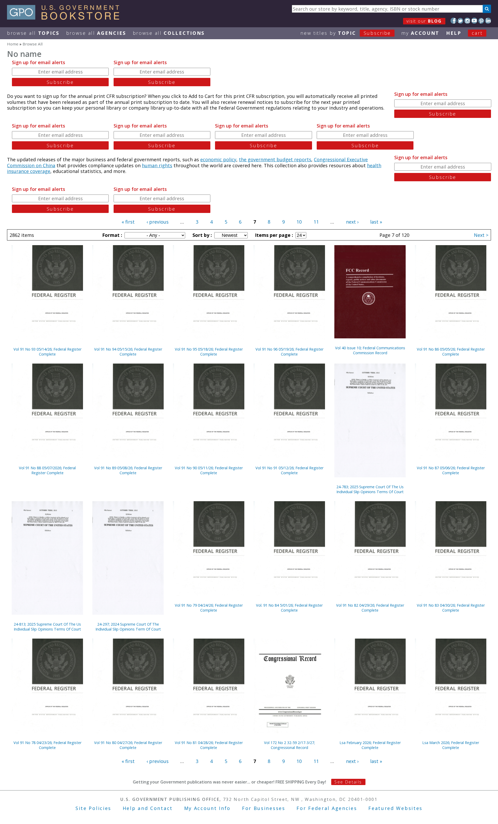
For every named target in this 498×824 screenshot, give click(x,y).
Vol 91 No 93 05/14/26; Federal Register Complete (47, 352)
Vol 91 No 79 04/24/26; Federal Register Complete (209, 608)
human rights (157, 165)
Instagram (467, 21)
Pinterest (481, 21)
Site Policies (93, 808)
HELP (453, 33)
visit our (424, 21)
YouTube (474, 21)
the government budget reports (275, 159)
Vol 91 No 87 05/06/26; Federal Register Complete (451, 470)
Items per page (273, 235)
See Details (348, 782)
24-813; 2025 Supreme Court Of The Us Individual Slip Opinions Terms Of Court (47, 627)
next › (352, 222)
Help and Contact (148, 808)
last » (376, 222)
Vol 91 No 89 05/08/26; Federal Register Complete (128, 470)
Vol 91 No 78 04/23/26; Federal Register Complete (47, 745)
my (420, 33)
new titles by (345, 33)
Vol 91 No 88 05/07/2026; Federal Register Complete (47, 470)
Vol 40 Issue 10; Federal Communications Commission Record (370, 350)
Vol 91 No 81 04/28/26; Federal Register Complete (209, 745)
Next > (481, 235)
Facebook (454, 21)
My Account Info (207, 808)
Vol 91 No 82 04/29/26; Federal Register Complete (370, 608)
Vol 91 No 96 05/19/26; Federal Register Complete (289, 352)
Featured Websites (395, 808)
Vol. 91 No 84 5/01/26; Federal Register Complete (289, 608)
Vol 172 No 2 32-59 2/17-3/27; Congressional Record (289, 745)
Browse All (33, 33)
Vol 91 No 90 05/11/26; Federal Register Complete (209, 470)
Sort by (201, 235)
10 (299, 222)
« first (128, 222)
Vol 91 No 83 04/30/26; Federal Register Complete (451, 608)
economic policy (218, 159)
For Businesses (263, 808)
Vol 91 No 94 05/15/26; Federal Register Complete (128, 352)
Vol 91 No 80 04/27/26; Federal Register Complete (128, 745)
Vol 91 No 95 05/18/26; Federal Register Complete (209, 352)
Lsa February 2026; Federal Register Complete (370, 745)
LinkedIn (488, 21)
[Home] (65, 18)
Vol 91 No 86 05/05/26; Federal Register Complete (451, 352)
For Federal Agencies (326, 808)
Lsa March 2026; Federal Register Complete (450, 745)
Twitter (461, 21)
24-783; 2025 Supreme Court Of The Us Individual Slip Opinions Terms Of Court (370, 489)
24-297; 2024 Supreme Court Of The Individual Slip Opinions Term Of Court (128, 627)
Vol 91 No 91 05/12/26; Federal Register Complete (289, 470)
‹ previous (158, 222)
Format (111, 235)
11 (316, 222)
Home (12, 43)
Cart (477, 33)
